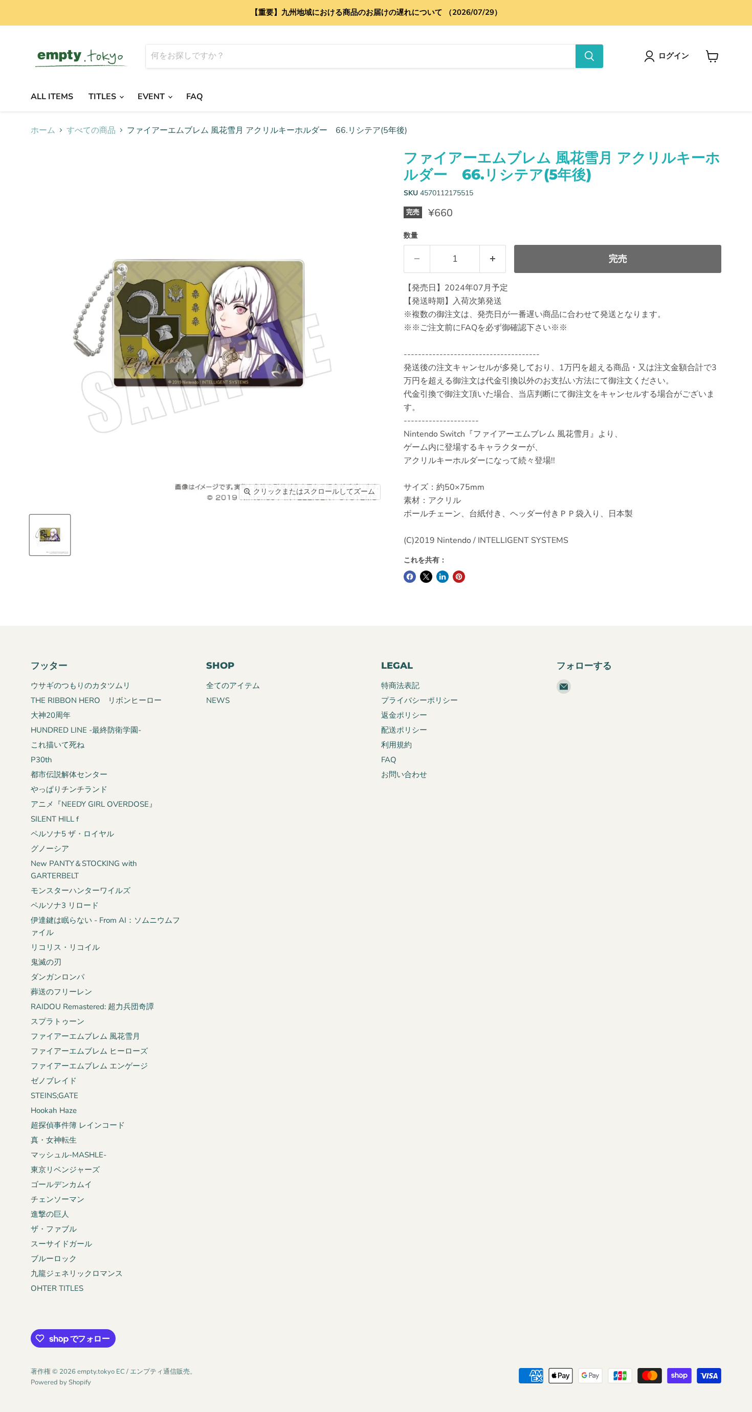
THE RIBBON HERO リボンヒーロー (96, 700)
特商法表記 (400, 685)
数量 (411, 236)
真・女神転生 (54, 1140)
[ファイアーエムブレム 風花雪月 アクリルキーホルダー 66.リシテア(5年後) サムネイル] (50, 535)
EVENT (152, 96)
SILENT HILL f (55, 819)
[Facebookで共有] (410, 577)
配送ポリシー (404, 730)
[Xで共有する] (426, 577)
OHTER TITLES (57, 1288)
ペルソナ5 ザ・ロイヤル (72, 834)
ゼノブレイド (54, 1081)
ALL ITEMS (52, 96)
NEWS (218, 700)
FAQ (194, 96)
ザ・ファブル (54, 1229)
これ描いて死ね (57, 745)
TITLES (103, 96)
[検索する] (589, 56)
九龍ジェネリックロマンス (77, 1273)
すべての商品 (91, 130)
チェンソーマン (57, 1199)
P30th (41, 760)
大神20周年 (51, 715)
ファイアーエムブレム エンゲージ (89, 1066)
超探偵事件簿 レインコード (78, 1125)
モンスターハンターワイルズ (80, 890)
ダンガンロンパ (57, 977)
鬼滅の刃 (46, 962)
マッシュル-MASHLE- (68, 1155)
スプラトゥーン (57, 1021)
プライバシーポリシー (419, 700)
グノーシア (50, 849)
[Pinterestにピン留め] (459, 577)
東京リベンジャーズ (65, 1170)
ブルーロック (54, 1259)
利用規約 (396, 745)
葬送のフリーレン (61, 992)
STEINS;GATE (54, 1095)
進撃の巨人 (50, 1214)
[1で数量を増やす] (493, 259)
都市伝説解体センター (69, 774)
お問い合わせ (404, 774)
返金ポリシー (404, 715)
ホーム (43, 130)
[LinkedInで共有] (442, 577)
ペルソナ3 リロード (65, 905)
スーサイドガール (61, 1244)
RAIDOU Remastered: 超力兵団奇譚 (92, 1006)
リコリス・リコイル (65, 947)
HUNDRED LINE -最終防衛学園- (86, 730)
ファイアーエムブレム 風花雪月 (85, 1036)
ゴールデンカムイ (61, 1184)
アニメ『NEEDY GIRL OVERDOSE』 (94, 804)
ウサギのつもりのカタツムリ (80, 685)
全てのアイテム (233, 685)
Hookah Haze (54, 1110)
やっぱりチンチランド (69, 789)
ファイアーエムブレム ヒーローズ (89, 1051)
